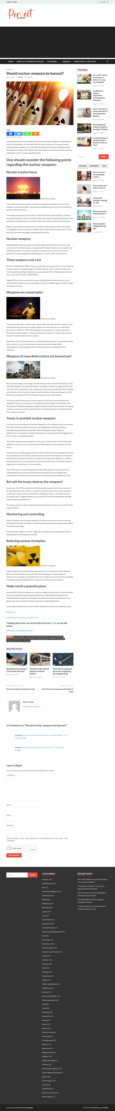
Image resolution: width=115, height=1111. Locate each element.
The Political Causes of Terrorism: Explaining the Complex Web (62, 671)
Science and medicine (50, 1068)
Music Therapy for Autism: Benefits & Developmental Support (100, 112)
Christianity (46, 924)
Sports (44, 1076)
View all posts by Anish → (32, 706)
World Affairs (47, 1097)
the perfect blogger (56, 639)
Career (44, 911)
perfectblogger (13, 639)
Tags (104, 166)
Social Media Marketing (51, 1072)
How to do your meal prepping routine (99, 174)
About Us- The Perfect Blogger (30, 61)
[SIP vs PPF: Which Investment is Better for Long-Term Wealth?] (84, 75)
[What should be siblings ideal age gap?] (84, 224)
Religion (45, 1056)
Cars (44, 915)
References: (10, 612)
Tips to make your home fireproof (100, 186)
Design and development (51, 932)
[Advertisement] (57, 42)
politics (23, 639)
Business (45, 907)
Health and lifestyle (49, 984)
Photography (47, 1040)
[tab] (82, 166)
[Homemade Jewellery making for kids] (84, 198)
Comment (11, 775)
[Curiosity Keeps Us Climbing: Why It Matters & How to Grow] (84, 138)
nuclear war (30, 636)
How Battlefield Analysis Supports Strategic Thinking (100, 127)
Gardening (46, 976)
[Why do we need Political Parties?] (84, 211)
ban (15, 636)
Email (9, 815)
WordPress (96, 1108)
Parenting (46, 1036)
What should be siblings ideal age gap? (99, 226)
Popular (82, 166)
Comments (94, 166)
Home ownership (48, 1000)
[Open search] (107, 61)
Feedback (66, 61)
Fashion (45, 960)
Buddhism (46, 903)
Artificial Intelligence (50, 891)
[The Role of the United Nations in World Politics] (40, 660)
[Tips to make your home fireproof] (84, 186)
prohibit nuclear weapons (38, 639)
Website (9, 825)
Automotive (46, 895)
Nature (45, 1028)
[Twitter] (104, 2)
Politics (9, 69)
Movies (45, 1020)
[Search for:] (93, 156)
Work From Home (49, 1093)
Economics (46, 940)
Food (44, 968)
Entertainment (47, 948)
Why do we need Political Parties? (99, 212)
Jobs (44, 1008)
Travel (44, 1085)
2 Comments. (28, 77)
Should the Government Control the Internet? (16, 670)
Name (9, 805)
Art (43, 887)
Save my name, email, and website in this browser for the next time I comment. (37, 840)
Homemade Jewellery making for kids (100, 200)
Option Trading (48, 1032)
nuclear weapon (42, 636)
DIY (43, 936)
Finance (45, 964)
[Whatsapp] (27, 134)
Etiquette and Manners (51, 952)
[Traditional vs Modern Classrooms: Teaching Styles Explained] (84, 91)
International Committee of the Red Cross (22, 617)
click (54, 623)
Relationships (47, 1052)
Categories (52, 61)
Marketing (46, 1012)
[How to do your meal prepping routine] (84, 172)
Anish (20, 77)
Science (45, 1064)
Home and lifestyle (49, 996)
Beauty (45, 899)
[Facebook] (101, 2)
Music (44, 1024)
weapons (26, 641)
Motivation (46, 1016)
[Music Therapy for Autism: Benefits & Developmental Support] (84, 109)
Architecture (47, 883)
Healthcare (46, 988)
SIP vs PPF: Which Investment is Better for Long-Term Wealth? (100, 78)
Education (46, 944)
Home (10, 61)
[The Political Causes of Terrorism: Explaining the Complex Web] (63, 660)
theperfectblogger (14, 641)
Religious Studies (48, 1060)
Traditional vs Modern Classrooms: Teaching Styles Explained (99, 95)
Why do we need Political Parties (19, 630)
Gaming (45, 972)
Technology (46, 1080)
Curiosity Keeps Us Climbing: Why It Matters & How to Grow (100, 141)
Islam (44, 1004)
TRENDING (46, 1089)
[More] (35, 134)
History (45, 992)
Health (44, 980)
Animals (45, 879)
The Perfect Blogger (26, 1108)
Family (44, 956)
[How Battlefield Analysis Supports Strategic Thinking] (84, 125)
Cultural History (48, 928)
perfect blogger (56, 636)
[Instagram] (107, 2)
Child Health (47, 920)
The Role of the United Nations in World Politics (39, 671)
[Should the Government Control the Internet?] (16, 660)
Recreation (46, 1048)
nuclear (21, 636)
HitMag (105, 1108)
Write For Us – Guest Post (85, 61)
